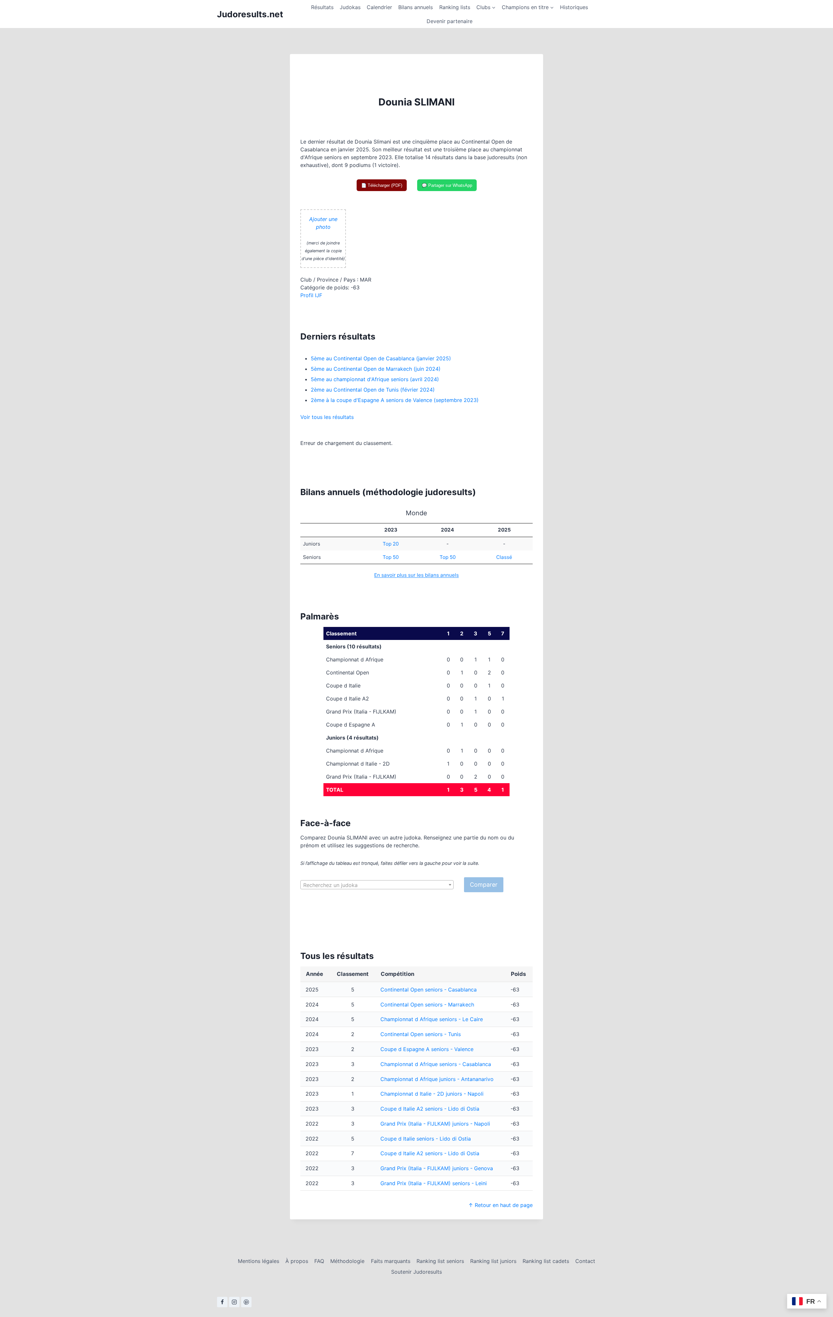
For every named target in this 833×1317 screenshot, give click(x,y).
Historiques (574, 7)
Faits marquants (390, 1261)
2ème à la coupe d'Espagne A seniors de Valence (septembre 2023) (395, 400)
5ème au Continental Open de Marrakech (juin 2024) (376, 369)
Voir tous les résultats (327, 417)
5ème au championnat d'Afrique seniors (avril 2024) (375, 379)
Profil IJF (311, 295)
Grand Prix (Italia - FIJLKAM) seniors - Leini (433, 1183)
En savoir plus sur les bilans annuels (416, 575)
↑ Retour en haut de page (500, 1205)
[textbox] (377, 885)
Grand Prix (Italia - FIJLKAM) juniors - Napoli (435, 1123)
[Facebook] (222, 1302)
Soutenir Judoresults (416, 1271)
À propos (296, 1261)
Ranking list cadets (546, 1261)
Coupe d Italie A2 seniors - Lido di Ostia (429, 1108)
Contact (585, 1261)
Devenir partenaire (449, 21)
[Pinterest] (246, 1302)
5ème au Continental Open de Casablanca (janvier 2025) (381, 358)
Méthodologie (347, 1261)
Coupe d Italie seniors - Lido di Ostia (425, 1138)
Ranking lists (454, 7)
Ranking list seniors (440, 1261)
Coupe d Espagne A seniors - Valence (426, 1049)
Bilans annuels (415, 7)
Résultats (322, 7)
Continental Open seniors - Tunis (420, 1034)
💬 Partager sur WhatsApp (447, 185)
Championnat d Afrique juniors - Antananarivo (437, 1079)
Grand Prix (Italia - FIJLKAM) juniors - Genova (436, 1168)
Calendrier (379, 7)
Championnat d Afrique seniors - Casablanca (435, 1064)
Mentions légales (258, 1261)
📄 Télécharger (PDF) (381, 185)
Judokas (350, 7)
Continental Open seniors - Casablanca (428, 989)
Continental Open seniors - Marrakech (427, 1004)
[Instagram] (234, 1302)
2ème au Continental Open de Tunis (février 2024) (373, 389)
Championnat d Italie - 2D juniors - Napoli (432, 1093)
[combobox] (377, 884)
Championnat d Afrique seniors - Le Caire (431, 1019)
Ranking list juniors (493, 1261)
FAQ (319, 1261)
